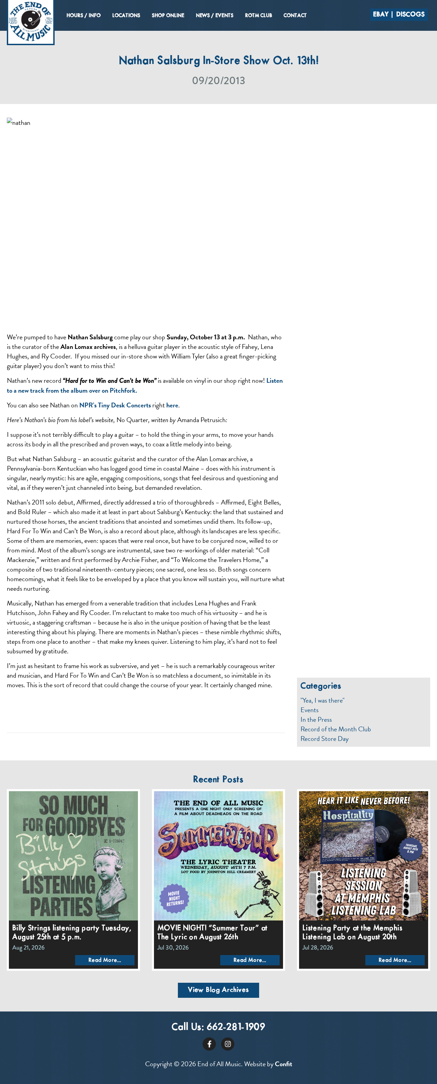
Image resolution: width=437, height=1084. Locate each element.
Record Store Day (324, 738)
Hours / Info (84, 15)
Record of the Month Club (335, 729)
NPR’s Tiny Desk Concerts (115, 405)
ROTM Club (258, 15)
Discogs (410, 14)
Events (309, 710)
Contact (295, 15)
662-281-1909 (236, 1027)
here (172, 405)
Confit (283, 1064)
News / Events (215, 15)
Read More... (104, 960)
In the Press (316, 719)
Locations (126, 15)
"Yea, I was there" (322, 700)
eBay (381, 14)
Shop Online (168, 15)
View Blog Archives (218, 990)
